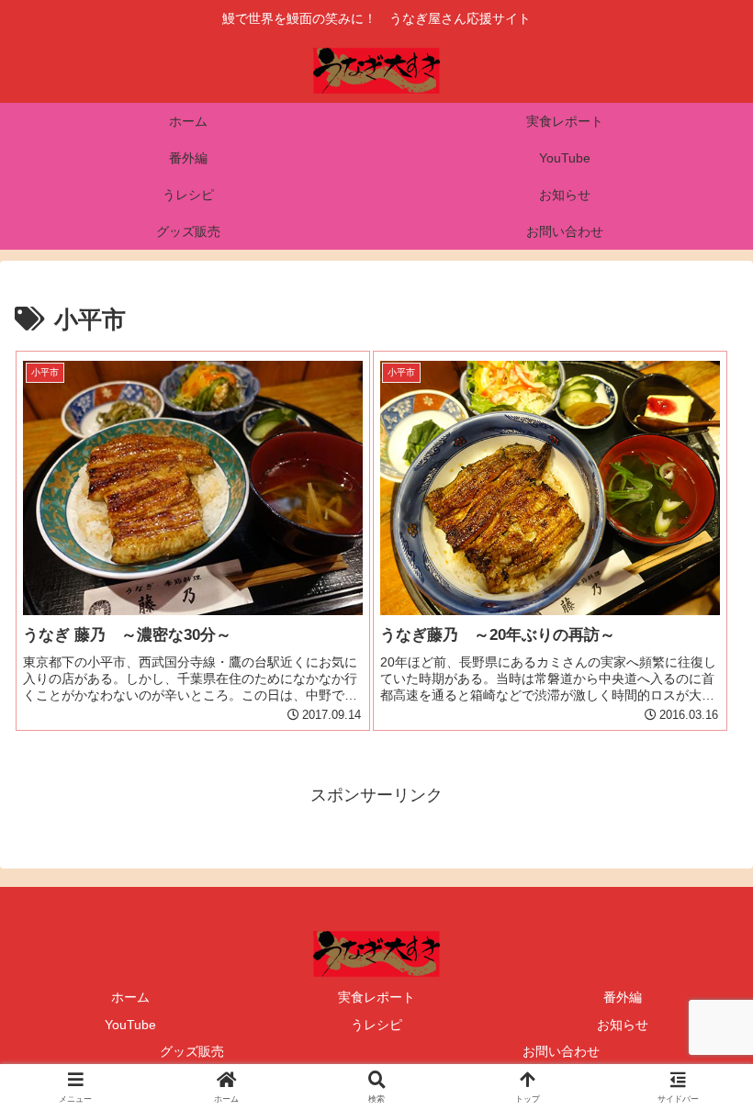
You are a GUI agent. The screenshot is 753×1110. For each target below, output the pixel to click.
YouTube (130, 1024)
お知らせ (622, 1024)
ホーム (130, 997)
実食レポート (376, 997)
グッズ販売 (192, 1051)
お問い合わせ (561, 1051)
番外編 (622, 997)
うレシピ (376, 1024)
